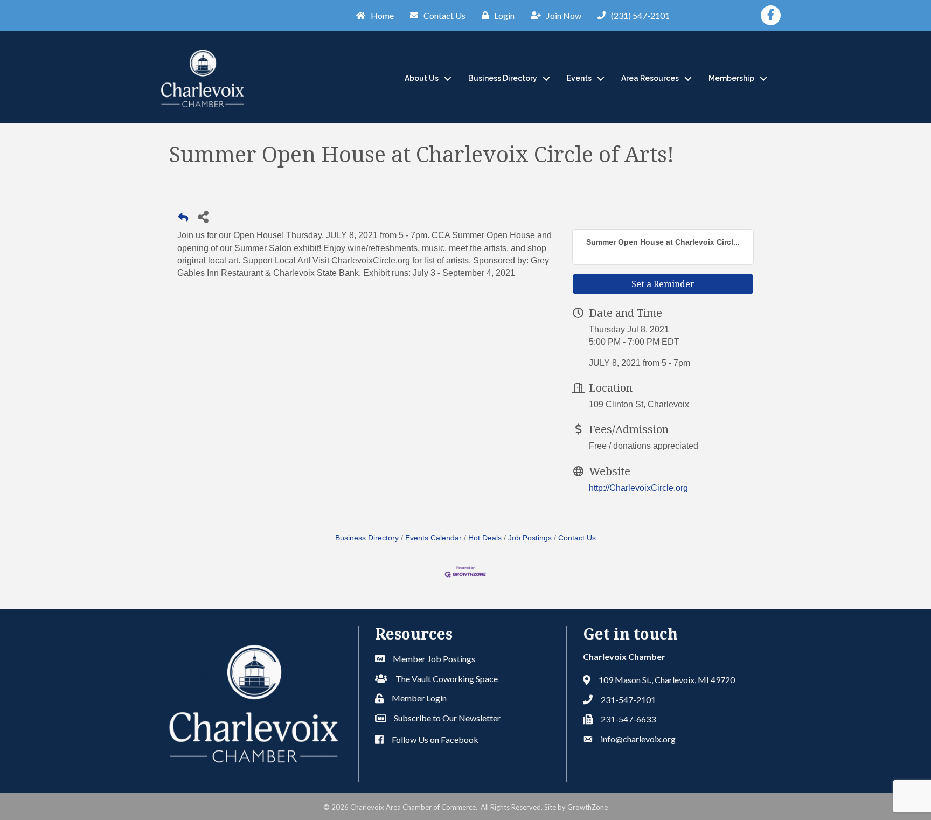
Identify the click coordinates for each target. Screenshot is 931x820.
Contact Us (577, 538)
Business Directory (502, 78)
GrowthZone (587, 807)
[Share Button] (203, 216)
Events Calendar (433, 538)
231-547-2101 (628, 699)
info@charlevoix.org (638, 739)
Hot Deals (485, 538)
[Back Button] (183, 219)
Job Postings (530, 538)
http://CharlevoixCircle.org (638, 487)
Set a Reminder (662, 284)
